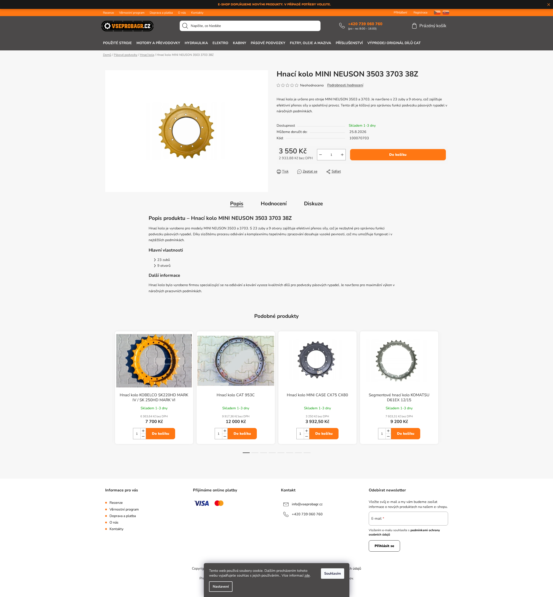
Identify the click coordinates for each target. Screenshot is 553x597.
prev (108, 395)
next (444, 395)
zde (307, 575)
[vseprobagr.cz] (436, 12)
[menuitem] (117, 43)
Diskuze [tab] (313, 203)
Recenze (108, 13)
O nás (182, 13)
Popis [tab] (236, 203)
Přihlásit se (384, 546)
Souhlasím (332, 573)
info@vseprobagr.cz (307, 504)
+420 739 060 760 (365, 24)
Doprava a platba (161, 13)
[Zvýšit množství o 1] (342, 154)
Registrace (420, 12)
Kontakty (197, 13)
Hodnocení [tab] (274, 203)
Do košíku (398, 154)
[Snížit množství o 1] (320, 154)
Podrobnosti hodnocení (345, 85)
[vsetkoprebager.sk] (446, 12)
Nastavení (221, 586)
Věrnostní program (131, 13)
